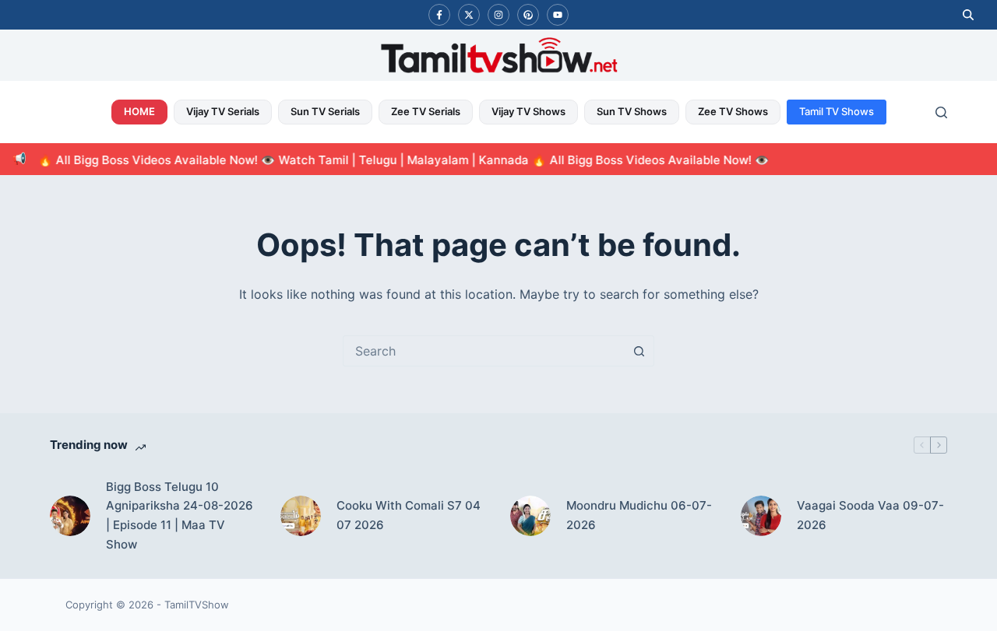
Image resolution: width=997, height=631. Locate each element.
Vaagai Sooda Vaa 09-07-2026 (870, 515)
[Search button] (639, 351)
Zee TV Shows (733, 111)
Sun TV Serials (325, 111)
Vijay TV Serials (222, 111)
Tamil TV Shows (836, 111)
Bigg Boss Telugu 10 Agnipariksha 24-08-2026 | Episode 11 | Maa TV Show (179, 515)
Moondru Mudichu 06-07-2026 (639, 515)
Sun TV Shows (632, 111)
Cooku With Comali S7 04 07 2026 (408, 515)
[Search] (941, 112)
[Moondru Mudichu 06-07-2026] (530, 516)
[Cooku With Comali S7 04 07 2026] (300, 516)
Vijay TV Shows (528, 111)
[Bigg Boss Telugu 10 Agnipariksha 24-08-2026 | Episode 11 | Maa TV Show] (70, 516)
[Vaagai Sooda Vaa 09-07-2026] (761, 516)
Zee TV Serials (425, 111)
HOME (139, 111)
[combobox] (483, 350)
